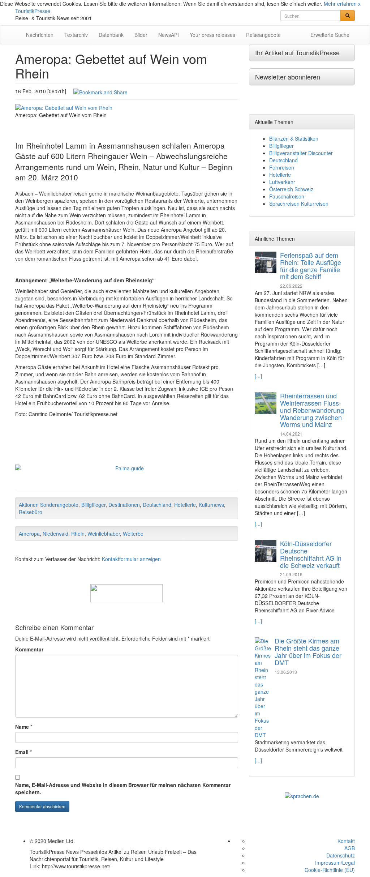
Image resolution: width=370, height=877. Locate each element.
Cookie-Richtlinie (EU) (330, 869)
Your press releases (212, 34)
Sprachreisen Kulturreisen (298, 203)
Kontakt (346, 840)
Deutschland (157, 504)
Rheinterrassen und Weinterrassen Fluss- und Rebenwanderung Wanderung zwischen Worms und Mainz (312, 410)
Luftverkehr (282, 181)
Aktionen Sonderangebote (48, 504)
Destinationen (124, 504)
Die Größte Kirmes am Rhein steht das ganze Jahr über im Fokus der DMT (308, 651)
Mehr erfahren (340, 3)
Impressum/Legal (335, 862)
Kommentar (29, 649)
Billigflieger (93, 504)
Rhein (78, 533)
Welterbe (133, 533)
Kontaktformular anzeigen (131, 558)
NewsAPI (168, 34)
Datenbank (111, 34)
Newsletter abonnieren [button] (287, 76)
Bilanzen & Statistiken (293, 138)
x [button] (359, 3)
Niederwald (55, 533)
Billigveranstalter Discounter (301, 153)
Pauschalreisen (286, 196)
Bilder (140, 34)
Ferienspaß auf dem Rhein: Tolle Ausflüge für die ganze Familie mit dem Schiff (310, 265)
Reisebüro (30, 511)
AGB (349, 848)
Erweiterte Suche (329, 34)
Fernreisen (281, 167)
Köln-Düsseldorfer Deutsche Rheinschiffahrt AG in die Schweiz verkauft (310, 554)
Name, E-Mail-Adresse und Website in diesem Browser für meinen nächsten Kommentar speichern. (123, 788)
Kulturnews (211, 504)
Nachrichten (39, 34)
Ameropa (29, 533)
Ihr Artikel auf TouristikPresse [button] (297, 52)
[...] (258, 376)
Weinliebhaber (103, 533)
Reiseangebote (263, 34)
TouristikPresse (32, 10)
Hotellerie (185, 504)
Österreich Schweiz (291, 189)
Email (22, 752)
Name (22, 726)
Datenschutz (340, 855)
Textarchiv (76, 34)
